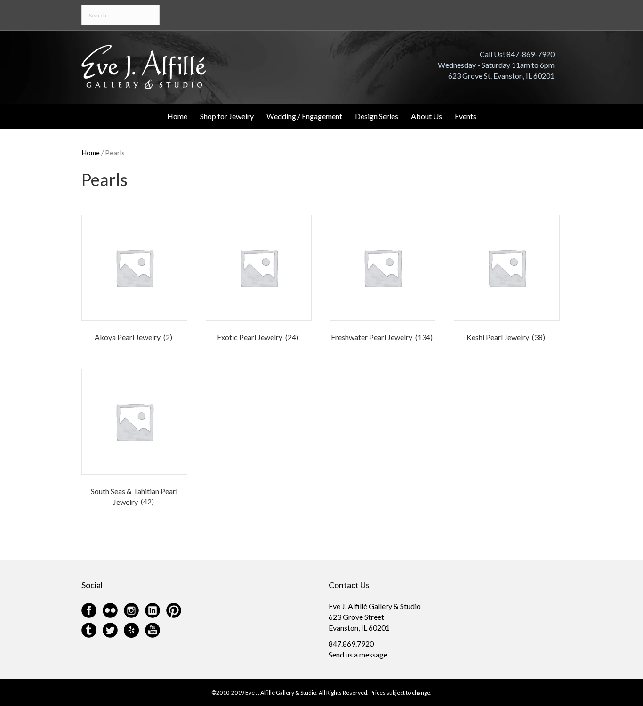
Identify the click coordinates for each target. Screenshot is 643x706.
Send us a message (358, 654)
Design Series (376, 116)
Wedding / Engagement (304, 116)
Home (177, 116)
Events (465, 116)
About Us (426, 116)
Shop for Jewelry (227, 116)
